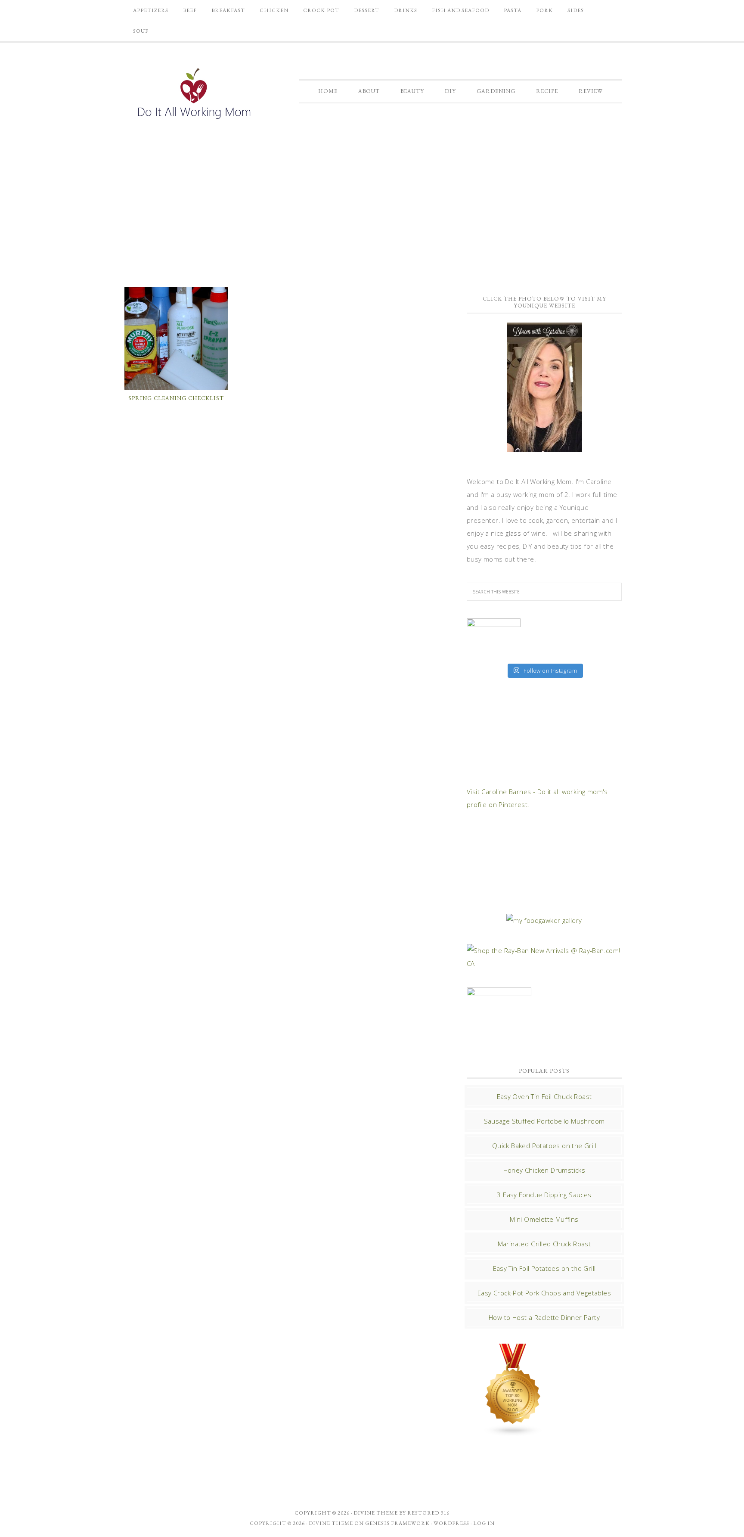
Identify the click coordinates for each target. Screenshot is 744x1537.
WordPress (451, 1523)
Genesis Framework (397, 1523)
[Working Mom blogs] (513, 1432)
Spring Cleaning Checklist (176, 398)
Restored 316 (428, 1512)
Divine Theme (331, 1523)
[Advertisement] (372, 211)
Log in (484, 1523)
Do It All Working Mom (193, 95)
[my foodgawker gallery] (544, 920)
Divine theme (375, 1512)
